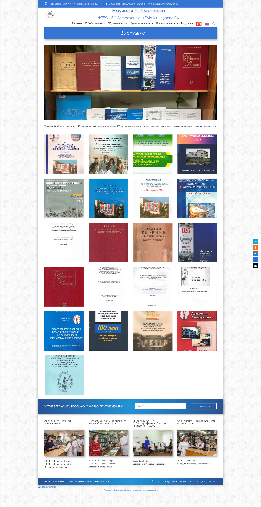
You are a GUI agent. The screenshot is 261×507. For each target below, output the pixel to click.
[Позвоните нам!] (255, 259)
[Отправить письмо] (255, 265)
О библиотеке (94, 23)
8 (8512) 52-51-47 (207, 481)
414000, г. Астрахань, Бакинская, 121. (172, 481)
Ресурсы (186, 23)
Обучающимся (117, 23)
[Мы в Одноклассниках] (255, 247)
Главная (77, 23)
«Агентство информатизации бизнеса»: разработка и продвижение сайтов (130, 490)
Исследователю (166, 23)
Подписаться (204, 406)
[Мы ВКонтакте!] (255, 253)
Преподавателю (141, 23)
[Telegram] (255, 241)
